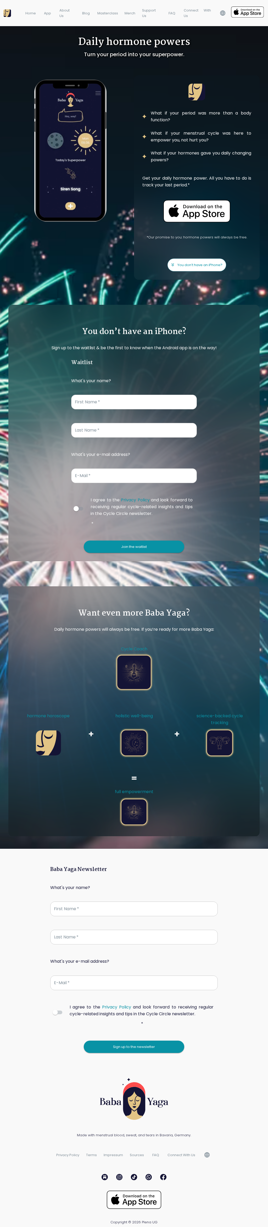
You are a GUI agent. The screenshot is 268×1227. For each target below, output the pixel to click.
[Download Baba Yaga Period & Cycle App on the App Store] (247, 13)
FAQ (172, 13)
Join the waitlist (134, 546)
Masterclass (107, 13)
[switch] (76, 509)
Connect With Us (197, 13)
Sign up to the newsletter (134, 1046)
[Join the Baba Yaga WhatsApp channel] (148, 1178)
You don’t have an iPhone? (199, 264)
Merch (130, 13)
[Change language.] (222, 13)
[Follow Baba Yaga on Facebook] (163, 1178)
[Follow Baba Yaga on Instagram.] (119, 1178)
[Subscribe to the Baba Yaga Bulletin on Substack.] (104, 1178)
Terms (91, 1155)
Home (30, 13)
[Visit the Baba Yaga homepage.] (9, 13)
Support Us (149, 13)
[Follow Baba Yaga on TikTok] (134, 1178)
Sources (137, 1155)
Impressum (113, 1155)
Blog (86, 13)
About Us (64, 13)
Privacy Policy (135, 500)
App (47, 13)
